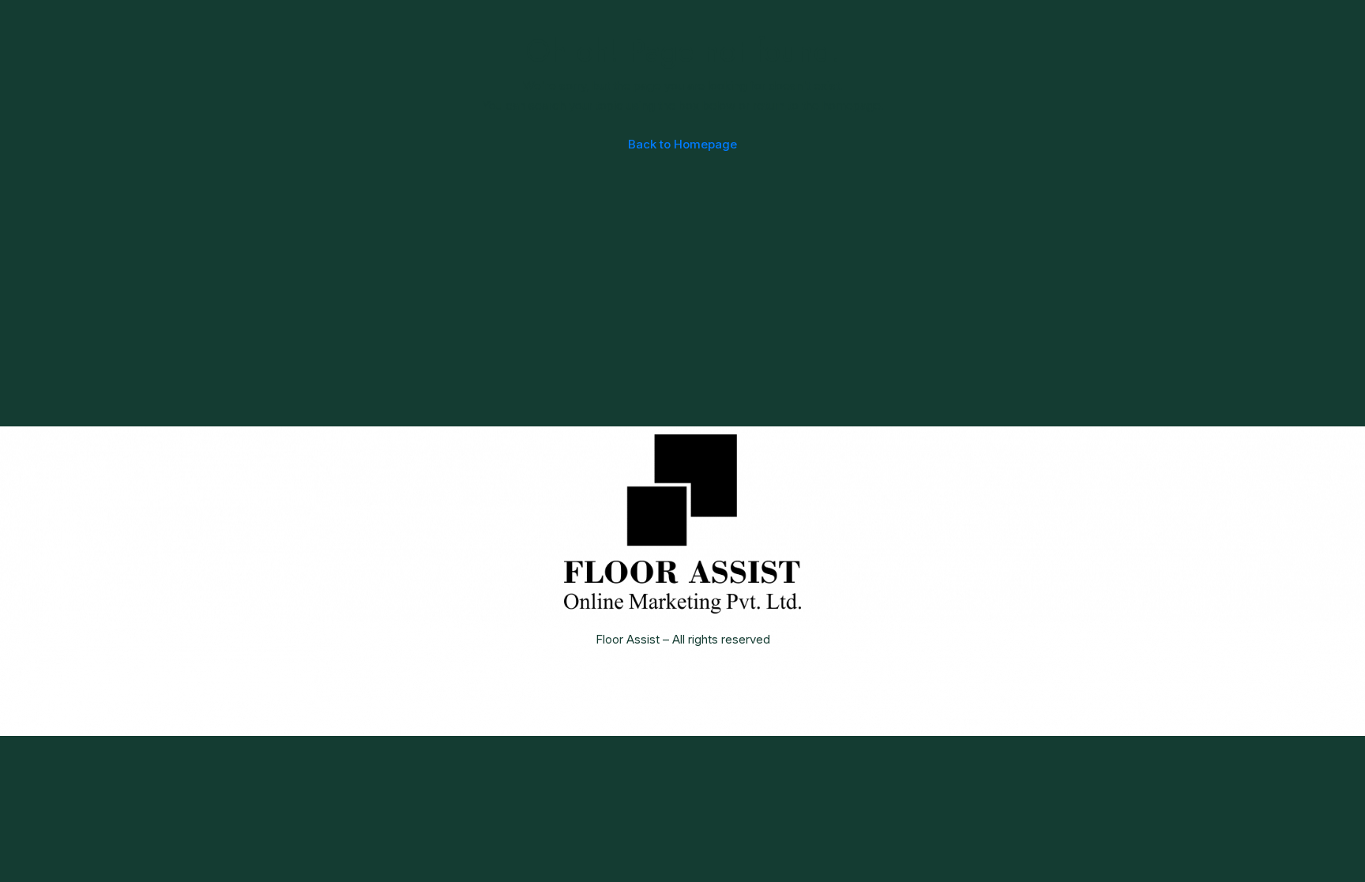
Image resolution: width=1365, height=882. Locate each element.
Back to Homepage (682, 144)
